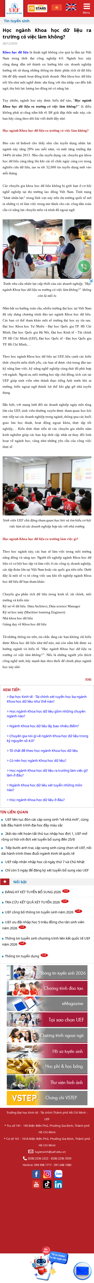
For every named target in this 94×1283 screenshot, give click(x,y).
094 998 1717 (42, 1165)
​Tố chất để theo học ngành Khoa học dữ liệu (43, 750)
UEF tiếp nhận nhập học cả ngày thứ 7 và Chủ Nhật (45, 861)
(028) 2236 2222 (38, 1158)
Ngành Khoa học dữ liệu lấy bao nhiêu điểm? (44, 726)
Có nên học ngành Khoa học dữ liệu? (37, 760)
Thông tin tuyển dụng (22, 956)
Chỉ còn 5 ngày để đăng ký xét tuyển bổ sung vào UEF (47, 870)
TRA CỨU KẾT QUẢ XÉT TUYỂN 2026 (33, 902)
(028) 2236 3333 (61, 1158)
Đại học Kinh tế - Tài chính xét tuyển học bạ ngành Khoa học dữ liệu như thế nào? (47, 699)
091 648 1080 (62, 1165)
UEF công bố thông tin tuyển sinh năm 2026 (39, 912)
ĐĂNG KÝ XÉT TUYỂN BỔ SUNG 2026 (33, 892)
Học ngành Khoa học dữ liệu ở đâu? (37, 799)
